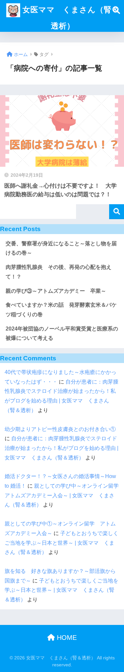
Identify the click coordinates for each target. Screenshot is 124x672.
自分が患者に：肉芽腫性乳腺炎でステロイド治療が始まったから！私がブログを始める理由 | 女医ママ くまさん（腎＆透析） (61, 448)
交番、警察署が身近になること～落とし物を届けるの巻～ (61, 248)
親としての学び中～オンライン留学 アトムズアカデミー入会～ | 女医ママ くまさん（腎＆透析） (64, 495)
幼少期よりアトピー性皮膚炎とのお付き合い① (60, 429)
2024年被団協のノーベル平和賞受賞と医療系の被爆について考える (62, 333)
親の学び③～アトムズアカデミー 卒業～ (56, 291)
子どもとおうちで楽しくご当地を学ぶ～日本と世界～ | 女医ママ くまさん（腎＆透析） (61, 542)
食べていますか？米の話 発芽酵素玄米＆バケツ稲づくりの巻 (61, 309)
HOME (66, 637)
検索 (116, 211)
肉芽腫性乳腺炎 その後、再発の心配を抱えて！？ (58, 271)
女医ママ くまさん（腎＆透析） (70, 18)
